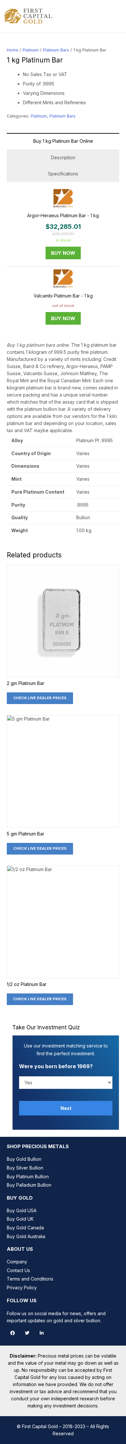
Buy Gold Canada (25, 1227)
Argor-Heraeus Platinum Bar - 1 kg (63, 215)
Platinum (31, 50)
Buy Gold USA (22, 1210)
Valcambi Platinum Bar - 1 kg (63, 295)
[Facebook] (12, 1333)
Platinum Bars (56, 50)
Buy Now (63, 253)
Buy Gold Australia (26, 1236)
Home (12, 50)
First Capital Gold (40, 1426)
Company (17, 1261)
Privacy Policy (22, 1287)
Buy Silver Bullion (25, 1167)
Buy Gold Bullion (24, 1159)
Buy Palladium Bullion (29, 1185)
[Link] (29, 16)
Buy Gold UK (20, 1219)
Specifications (63, 173)
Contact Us (18, 1270)
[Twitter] (27, 1333)
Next (65, 1108)
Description (63, 157)
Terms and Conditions (30, 1279)
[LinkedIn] (41, 1333)
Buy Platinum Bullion (28, 1176)
